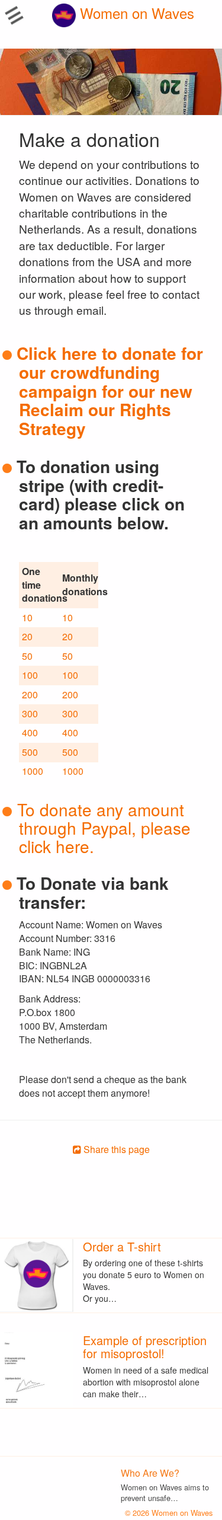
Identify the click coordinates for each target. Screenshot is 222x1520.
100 (30, 675)
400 (30, 732)
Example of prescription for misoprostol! (145, 1346)
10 (27, 617)
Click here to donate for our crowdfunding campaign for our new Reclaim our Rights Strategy (110, 390)
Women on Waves (135, 12)
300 (30, 713)
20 (27, 636)
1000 (32, 771)
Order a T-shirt (122, 1246)
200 (30, 694)
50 (27, 656)
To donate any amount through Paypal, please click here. (104, 827)
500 (30, 752)
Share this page (115, 1149)
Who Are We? (150, 1473)
